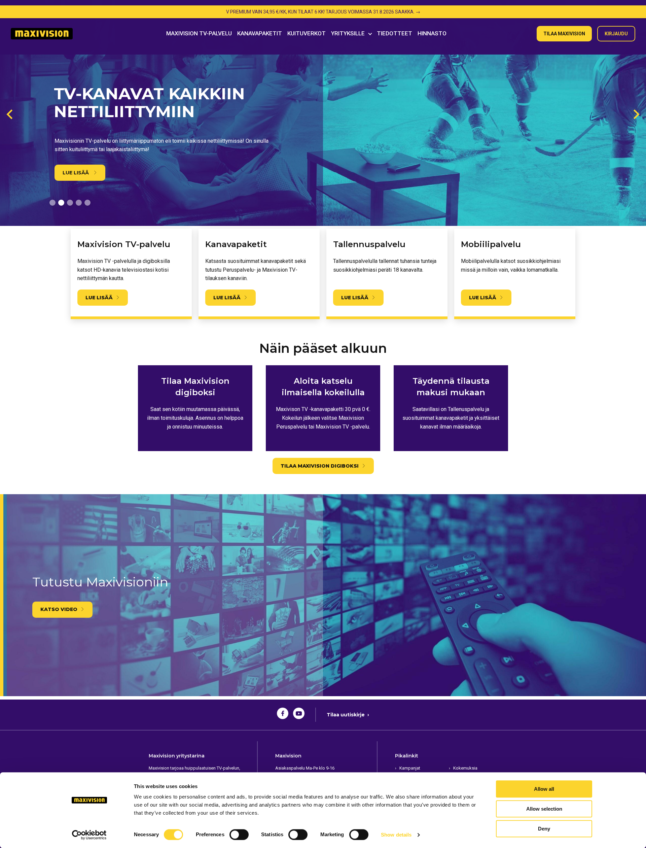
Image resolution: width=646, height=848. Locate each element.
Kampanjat (409, 768)
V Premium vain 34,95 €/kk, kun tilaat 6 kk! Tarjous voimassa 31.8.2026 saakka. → (323, 11)
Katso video (58, 609)
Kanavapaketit (259, 33)
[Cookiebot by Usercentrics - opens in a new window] (89, 835)
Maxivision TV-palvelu (199, 33)
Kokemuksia (465, 768)
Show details (396, 835)
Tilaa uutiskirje (348, 715)
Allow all (544, 789)
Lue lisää (76, 173)
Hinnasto (432, 33)
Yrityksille (348, 33)
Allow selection (544, 809)
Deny (544, 829)
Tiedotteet (394, 33)
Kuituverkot (306, 33)
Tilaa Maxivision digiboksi (320, 466)
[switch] (238, 834)
